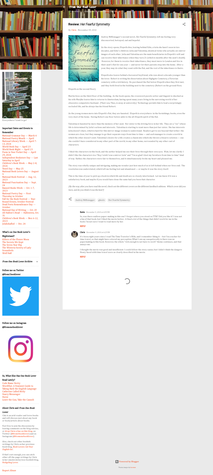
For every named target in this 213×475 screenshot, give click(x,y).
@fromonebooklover (23, 436)
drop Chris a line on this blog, (19, 431)
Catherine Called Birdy (13, 391)
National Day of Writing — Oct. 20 (19, 210)
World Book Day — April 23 (16, 147)
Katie (82, 212)
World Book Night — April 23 (17, 149)
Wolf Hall (7, 253)
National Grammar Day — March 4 (19, 136)
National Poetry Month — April (18, 138)
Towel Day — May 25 (12, 169)
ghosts (101, 200)
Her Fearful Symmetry (119, 200)
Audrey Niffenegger (85, 200)
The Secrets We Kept (12, 242)
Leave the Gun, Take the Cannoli (18, 400)
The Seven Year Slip (12, 245)
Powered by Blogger (129, 462)
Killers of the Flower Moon (15, 239)
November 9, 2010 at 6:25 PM (98, 232)
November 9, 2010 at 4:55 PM (98, 212)
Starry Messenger (11, 394)
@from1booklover (20, 434)
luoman (133, 467)
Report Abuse (9, 470)
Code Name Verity (11, 383)
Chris (82, 232)
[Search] (190, 7)
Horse (5, 397)
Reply (82, 226)
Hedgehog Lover (10, 462)
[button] (184, 24)
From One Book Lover (83, 7)
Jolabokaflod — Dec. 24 (14, 224)
